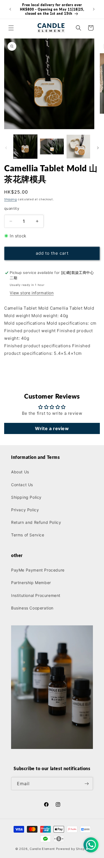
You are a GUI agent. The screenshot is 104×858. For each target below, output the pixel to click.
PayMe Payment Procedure (38, 570)
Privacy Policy (25, 509)
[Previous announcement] (10, 9)
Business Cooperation (32, 608)
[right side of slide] (98, 148)
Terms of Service (27, 534)
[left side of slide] (6, 148)
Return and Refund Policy (36, 522)
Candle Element (43, 849)
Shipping (10, 199)
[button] (11, 28)
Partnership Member (31, 582)
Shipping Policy (26, 497)
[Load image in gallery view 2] (52, 146)
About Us (20, 471)
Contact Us (22, 484)
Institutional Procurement (35, 595)
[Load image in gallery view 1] (25, 146)
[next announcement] (94, 9)
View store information (32, 292)
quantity (11, 208)
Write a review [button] (52, 428)
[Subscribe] (86, 783)
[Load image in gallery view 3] (78, 146)
